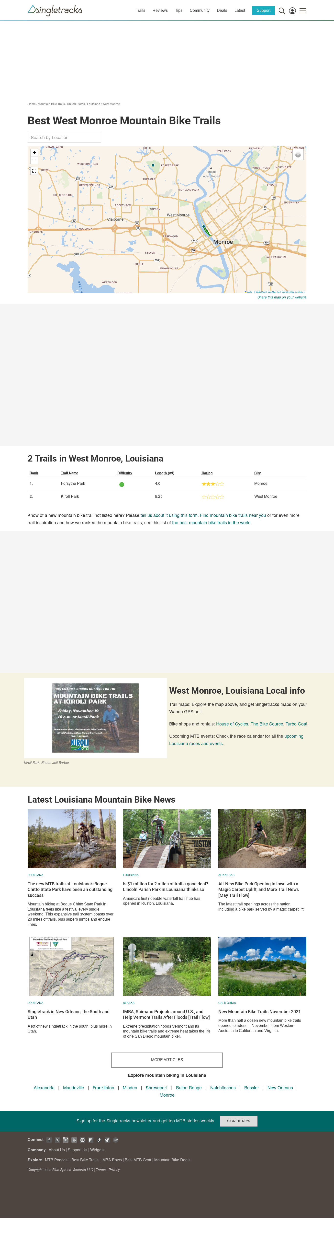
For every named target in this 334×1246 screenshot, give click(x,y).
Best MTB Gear (138, 1160)
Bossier (251, 1087)
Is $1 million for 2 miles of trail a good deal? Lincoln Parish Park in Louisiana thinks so (165, 886)
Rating (207, 472)
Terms (101, 1169)
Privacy (114, 1169)
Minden (130, 1087)
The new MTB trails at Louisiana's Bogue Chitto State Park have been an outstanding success (70, 889)
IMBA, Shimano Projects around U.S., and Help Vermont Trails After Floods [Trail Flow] (166, 1014)
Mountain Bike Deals (172, 1160)
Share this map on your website (281, 297)
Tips (178, 10)
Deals (222, 10)
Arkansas (226, 875)
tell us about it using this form (169, 515)
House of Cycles (232, 723)
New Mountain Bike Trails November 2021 (259, 1011)
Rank (34, 472)
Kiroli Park (70, 496)
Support (263, 10)
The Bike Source (267, 723)
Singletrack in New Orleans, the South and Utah (69, 1014)
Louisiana (93, 104)
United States (76, 104)
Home (32, 104)
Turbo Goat (296, 723)
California (227, 1002)
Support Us (77, 1149)
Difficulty (124, 472)
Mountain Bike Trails (51, 104)
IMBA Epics (111, 1160)
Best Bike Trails (85, 1160)
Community (200, 10)
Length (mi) (164, 472)
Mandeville (73, 1087)
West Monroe (111, 104)
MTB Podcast (56, 1160)
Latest (239, 10)
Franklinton (103, 1087)
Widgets (97, 1149)
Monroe (167, 1095)
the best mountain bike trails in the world (211, 522)
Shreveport (156, 1087)
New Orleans (280, 1087)
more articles (167, 1060)
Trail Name (69, 472)
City (257, 472)
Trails (140, 10)
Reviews (160, 10)
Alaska (128, 1002)
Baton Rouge (189, 1087)
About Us (57, 1149)
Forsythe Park (73, 483)
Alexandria (44, 1087)
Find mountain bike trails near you (233, 515)
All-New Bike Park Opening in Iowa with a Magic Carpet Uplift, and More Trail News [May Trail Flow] (258, 889)
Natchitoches (223, 1087)
